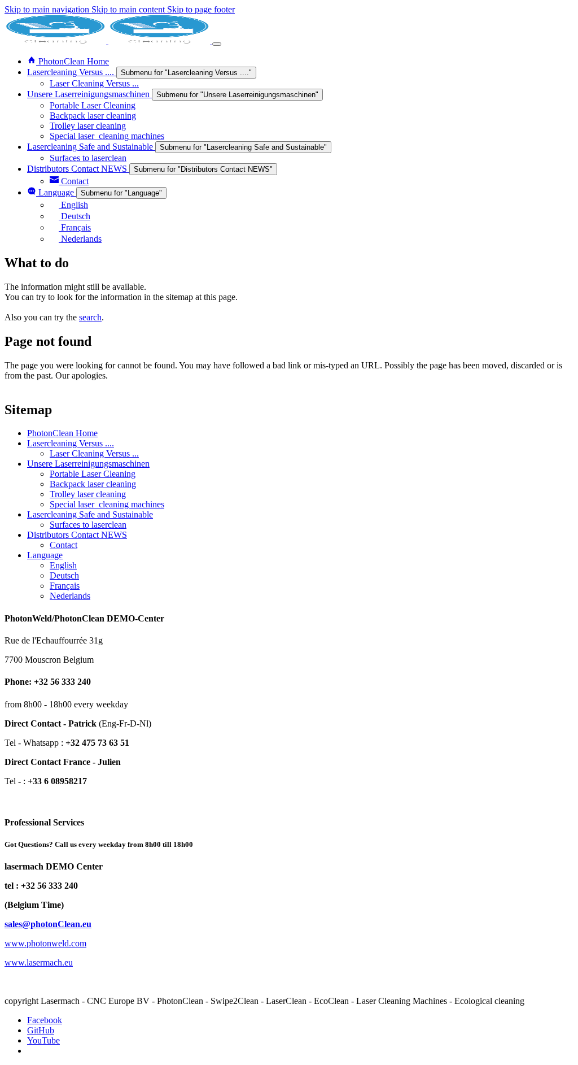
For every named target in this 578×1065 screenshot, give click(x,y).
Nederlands (70, 596)
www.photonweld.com (45, 943)
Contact (63, 545)
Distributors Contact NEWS (77, 535)
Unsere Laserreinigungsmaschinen (88, 463)
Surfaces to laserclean (88, 524)
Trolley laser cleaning (88, 494)
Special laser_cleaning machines (107, 504)
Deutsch (64, 575)
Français (65, 585)
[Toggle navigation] (216, 44)
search (90, 317)
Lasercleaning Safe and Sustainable (90, 514)
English (63, 565)
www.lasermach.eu (39, 962)
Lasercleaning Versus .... (70, 443)
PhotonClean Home (62, 433)
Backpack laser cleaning (93, 484)
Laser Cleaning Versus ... (94, 453)
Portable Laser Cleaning (92, 474)
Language (45, 555)
